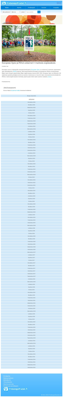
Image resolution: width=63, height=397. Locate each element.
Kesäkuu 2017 (31, 265)
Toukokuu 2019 (31, 220)
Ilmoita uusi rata (8, 384)
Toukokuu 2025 (31, 118)
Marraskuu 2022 (31, 174)
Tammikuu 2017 (32, 276)
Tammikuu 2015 (31, 338)
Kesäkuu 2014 (31, 356)
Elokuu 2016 (31, 289)
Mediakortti (7, 380)
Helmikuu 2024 (31, 150)
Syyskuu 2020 (31, 198)
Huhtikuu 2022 (31, 182)
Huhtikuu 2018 (31, 244)
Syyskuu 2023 (31, 158)
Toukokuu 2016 (31, 297)
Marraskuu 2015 (31, 311)
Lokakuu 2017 (31, 255)
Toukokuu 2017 (31, 268)
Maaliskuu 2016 (31, 303)
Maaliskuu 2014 (31, 364)
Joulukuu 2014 (31, 340)
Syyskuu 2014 (31, 348)
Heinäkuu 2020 (31, 204)
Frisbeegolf (31, 7)
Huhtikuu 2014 (31, 362)
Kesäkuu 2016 (31, 295)
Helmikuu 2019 (31, 222)
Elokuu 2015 (31, 319)
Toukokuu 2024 (31, 145)
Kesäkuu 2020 (31, 206)
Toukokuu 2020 (31, 209)
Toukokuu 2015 (31, 327)
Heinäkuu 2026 (31, 102)
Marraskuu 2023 (31, 155)
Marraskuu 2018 (31, 225)
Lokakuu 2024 (31, 131)
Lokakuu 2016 (31, 284)
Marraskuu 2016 (31, 281)
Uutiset (43, 7)
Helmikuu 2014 (31, 367)
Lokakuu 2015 (31, 314)
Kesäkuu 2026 (31, 104)
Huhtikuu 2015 (31, 330)
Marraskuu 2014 (31, 343)
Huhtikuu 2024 (31, 147)
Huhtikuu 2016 (31, 300)
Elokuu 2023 (31, 161)
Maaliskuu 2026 (31, 107)
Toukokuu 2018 (31, 241)
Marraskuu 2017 (32, 252)
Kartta (19, 7)
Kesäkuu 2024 (31, 142)
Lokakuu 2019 (31, 214)
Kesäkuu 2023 (31, 166)
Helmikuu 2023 (31, 171)
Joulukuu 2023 (31, 153)
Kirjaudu (56, 7)
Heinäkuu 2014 (31, 354)
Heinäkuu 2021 (31, 190)
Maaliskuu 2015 (31, 332)
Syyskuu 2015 (31, 316)
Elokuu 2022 (31, 177)
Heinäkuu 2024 (31, 139)
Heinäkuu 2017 (31, 263)
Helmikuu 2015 (31, 335)
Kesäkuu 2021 (31, 193)
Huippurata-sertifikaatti (10, 386)
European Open (35, 69)
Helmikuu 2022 (31, 185)
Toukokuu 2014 (31, 359)
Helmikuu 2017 (31, 273)
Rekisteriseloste (8, 378)
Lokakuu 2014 (31, 346)
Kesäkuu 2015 (31, 324)
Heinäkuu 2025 (31, 115)
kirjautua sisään (15, 90)
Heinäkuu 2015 (31, 321)
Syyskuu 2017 (31, 257)
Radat (7, 7)
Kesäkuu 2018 (31, 238)
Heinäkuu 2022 (31, 180)
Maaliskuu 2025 (31, 121)
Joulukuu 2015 (31, 308)
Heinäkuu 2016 (31, 292)
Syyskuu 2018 (31, 230)
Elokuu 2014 (31, 351)
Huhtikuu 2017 (31, 271)
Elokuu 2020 (31, 201)
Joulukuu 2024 (31, 126)
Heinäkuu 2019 (31, 217)
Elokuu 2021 (31, 188)
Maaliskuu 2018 (31, 247)
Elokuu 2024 (31, 137)
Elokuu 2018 (31, 233)
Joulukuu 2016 (31, 279)
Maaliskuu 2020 (31, 212)
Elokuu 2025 (31, 113)
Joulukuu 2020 (31, 196)
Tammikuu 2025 (31, 123)
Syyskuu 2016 (31, 287)
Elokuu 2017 (31, 260)
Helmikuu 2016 (31, 305)
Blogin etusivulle (31, 96)
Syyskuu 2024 (31, 134)
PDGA (14, 71)
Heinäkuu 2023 (31, 163)
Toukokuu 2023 (31, 169)
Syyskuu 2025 (31, 110)
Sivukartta (6, 376)
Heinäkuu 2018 (31, 236)
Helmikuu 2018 (31, 249)
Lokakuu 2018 (31, 228)
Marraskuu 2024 (31, 129)
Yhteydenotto (7, 382)
